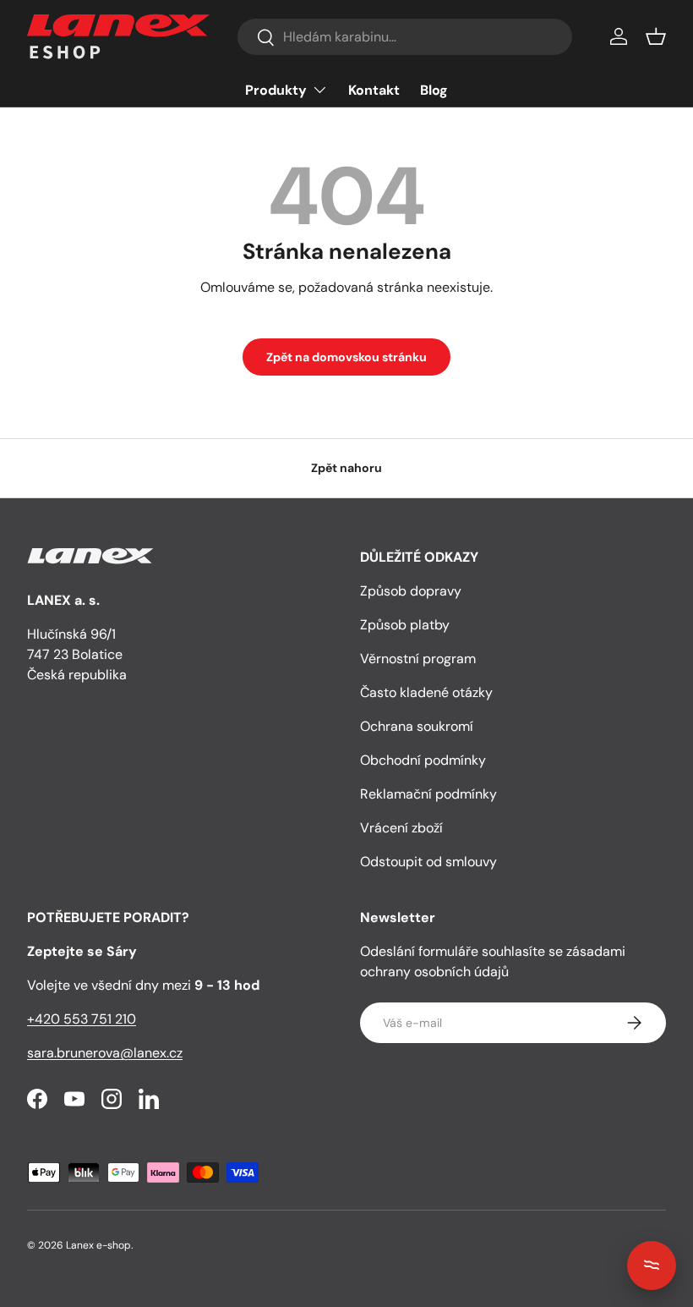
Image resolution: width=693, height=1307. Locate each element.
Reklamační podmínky (428, 794)
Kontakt (374, 90)
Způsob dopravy (410, 591)
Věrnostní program (418, 658)
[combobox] (404, 37)
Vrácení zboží (401, 828)
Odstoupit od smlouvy (428, 861)
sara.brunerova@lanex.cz (105, 1053)
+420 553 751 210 (81, 1019)
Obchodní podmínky (423, 760)
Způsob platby (405, 625)
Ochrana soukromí (416, 726)
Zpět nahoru (346, 467)
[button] (655, 36)
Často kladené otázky (426, 692)
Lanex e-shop (98, 1245)
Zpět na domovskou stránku (346, 357)
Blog (434, 90)
